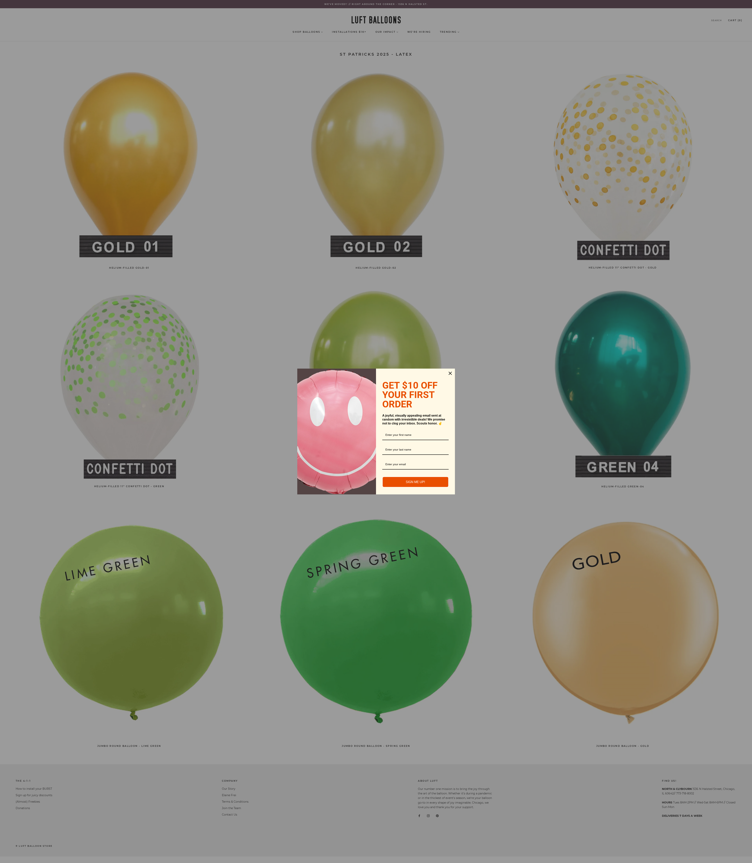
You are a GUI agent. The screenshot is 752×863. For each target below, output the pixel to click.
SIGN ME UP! (415, 482)
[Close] (450, 373)
